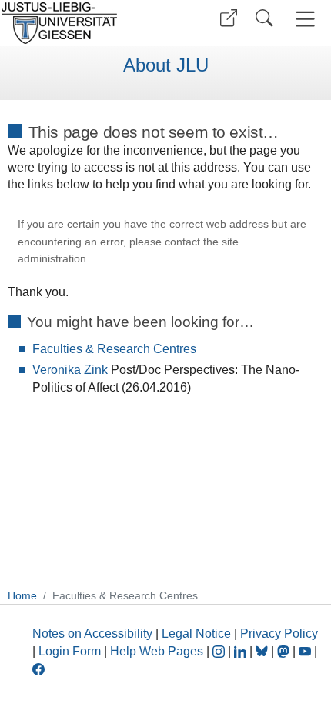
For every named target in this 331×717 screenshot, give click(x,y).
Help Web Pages (156, 651)
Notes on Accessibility (93, 633)
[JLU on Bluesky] (263, 651)
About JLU (166, 65)
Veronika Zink (70, 369)
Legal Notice (196, 633)
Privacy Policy (279, 633)
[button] (228, 18)
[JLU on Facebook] (38, 668)
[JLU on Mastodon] (285, 651)
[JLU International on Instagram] (220, 651)
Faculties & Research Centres (114, 348)
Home (22, 595)
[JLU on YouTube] (306, 651)
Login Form (69, 651)
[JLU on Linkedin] (241, 651)
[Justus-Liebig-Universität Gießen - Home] (81, 23)
